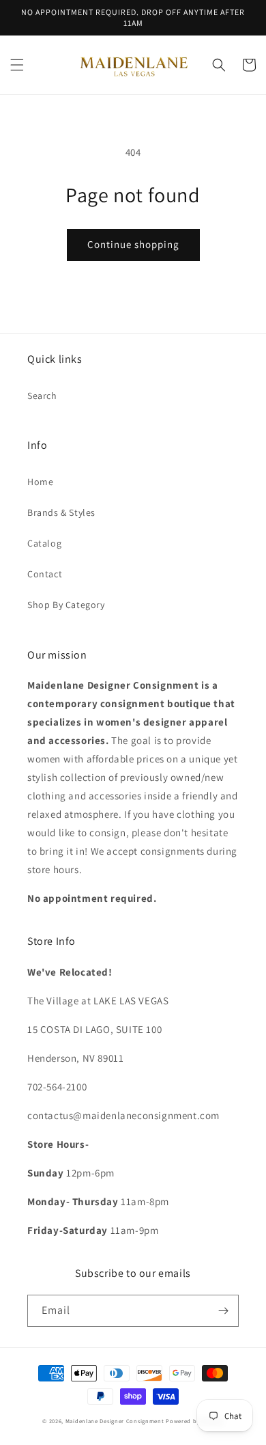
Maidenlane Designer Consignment (114, 1421)
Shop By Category (66, 604)
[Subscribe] (223, 1311)
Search (42, 395)
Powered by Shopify (195, 1421)
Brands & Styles (61, 512)
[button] (17, 65)
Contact (44, 574)
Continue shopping (133, 244)
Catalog (44, 543)
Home (40, 482)
